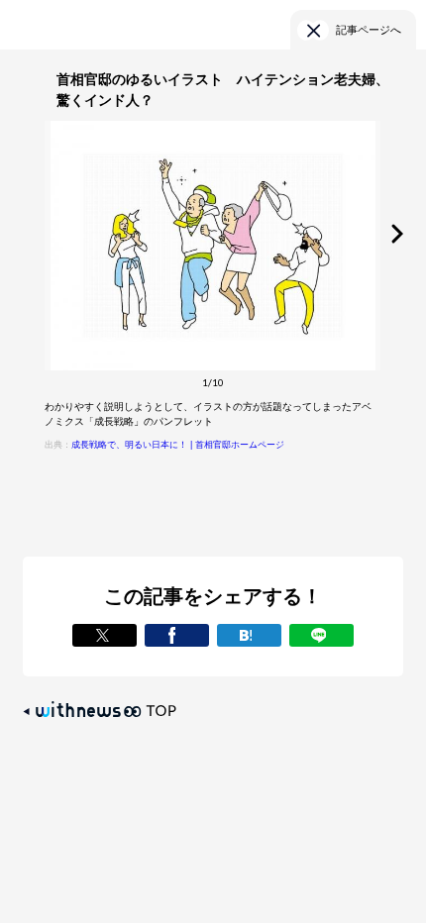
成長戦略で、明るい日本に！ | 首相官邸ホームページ (177, 445)
